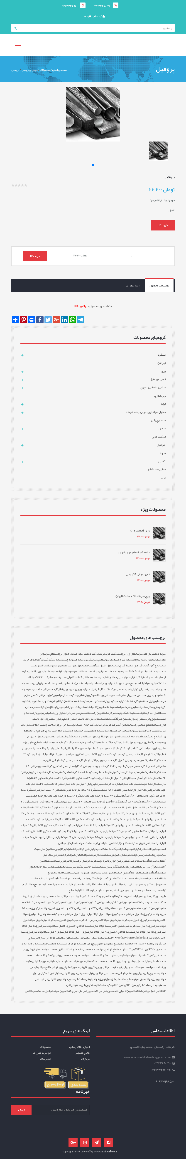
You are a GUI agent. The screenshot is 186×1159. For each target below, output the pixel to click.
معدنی (158, 890)
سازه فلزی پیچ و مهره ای (95, 943)
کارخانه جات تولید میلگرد (124, 701)
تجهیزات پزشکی (55, 665)
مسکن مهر (124, 719)
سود (84, 873)
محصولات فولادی (103, 890)
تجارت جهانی (142, 884)
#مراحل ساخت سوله (42, 991)
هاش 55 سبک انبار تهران (91, 837)
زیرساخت (97, 873)
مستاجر (138, 861)
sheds (141, 938)
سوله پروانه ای (33, 943)
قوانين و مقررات (42, 1053)
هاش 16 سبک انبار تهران (136, 819)
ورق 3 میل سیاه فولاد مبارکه (106, 926)
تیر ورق (159, 748)
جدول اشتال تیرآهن (102, 665)
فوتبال (90, 890)
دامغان (94, 884)
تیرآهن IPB (120, 985)
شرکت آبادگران (143, 677)
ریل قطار (147, 654)
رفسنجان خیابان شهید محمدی (133, 689)
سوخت (68, 878)
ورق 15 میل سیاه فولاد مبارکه (132, 914)
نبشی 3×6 (140, 748)
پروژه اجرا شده (93, 707)
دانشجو (157, 867)
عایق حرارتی (110, 979)
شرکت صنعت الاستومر (86, 671)
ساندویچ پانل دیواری (148, 973)
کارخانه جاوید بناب (147, 784)
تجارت (101, 896)
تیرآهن (52, 955)
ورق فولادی (98, 979)
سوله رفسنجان (152, 671)
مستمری (152, 878)
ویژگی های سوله (137, 665)
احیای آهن (110, 878)
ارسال (21, 1110)
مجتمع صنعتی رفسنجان (140, 725)
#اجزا (158, 991)
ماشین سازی (46, 849)
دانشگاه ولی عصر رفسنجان (66, 677)
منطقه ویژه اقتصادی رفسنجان (70, 683)
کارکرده (95, 855)
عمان (147, 890)
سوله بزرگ (57, 695)
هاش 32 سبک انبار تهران (113, 831)
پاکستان (87, 884)
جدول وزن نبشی (56, 713)
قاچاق (159, 878)
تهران (72, 855)
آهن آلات (109, 843)
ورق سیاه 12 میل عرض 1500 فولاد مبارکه (92, 920)
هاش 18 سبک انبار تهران (133, 825)
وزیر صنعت (59, 861)
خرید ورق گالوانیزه (70, 973)
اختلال (84, 890)
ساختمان (87, 665)
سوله (140, 654)
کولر (137, 849)
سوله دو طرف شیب (73, 943)
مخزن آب (123, 725)
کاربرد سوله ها (83, 660)
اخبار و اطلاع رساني (79, 1047)
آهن (149, 849)
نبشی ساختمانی (83, 979)
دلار (49, 837)
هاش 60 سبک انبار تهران (142, 837)
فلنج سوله (113, 943)
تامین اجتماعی (78, 878)
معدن (102, 855)
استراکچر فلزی (66, 849)
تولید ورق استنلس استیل (99, 683)
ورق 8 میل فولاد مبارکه (99, 932)
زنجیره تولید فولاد (100, 861)
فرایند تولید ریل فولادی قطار (119, 677)
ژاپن (119, 843)
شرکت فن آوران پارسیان (41, 683)
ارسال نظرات (133, 285)
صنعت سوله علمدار (81, 843)
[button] (93, 165)
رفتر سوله (79, 938)
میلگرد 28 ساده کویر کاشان (84, 778)
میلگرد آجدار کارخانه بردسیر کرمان (79, 760)
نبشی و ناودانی (128, 961)
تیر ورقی (43, 713)
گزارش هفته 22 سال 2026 (146, 943)
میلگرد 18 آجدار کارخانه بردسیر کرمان (113, 748)
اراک (76, 849)
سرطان (152, 861)
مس (136, 908)
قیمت (43, 884)
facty (124, 938)
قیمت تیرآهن (76, 967)
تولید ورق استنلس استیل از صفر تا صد (136, 695)
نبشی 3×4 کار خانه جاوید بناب (106, 766)
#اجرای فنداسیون (117, 991)
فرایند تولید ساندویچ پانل (41, 701)
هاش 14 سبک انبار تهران (107, 825)
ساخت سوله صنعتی (151, 967)
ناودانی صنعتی (118, 973)
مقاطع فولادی (44, 967)
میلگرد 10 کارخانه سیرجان (44, 813)
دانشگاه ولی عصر (122, 713)
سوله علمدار (40, 896)
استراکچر (121, 849)
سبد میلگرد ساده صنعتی (60, 896)
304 (114, 938)
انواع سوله (49, 654)
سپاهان (141, 890)
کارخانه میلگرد (50, 689)
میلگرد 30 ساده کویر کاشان (105, 754)
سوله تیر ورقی (124, 660)
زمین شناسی (119, 890)
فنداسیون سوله (93, 938)
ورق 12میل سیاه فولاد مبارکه (55, 926)
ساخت (42, 742)
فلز (114, 896)
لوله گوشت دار (71, 695)
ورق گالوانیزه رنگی (51, 979)
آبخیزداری (49, 878)
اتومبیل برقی (83, 861)
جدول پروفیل (62, 654)
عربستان (125, 896)
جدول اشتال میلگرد (124, 742)
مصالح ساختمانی (125, 979)
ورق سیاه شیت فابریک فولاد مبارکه (60, 754)
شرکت (103, 654)
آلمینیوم (130, 849)
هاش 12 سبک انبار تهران (47, 790)
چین (40, 837)
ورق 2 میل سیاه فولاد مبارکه (70, 914)
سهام (152, 890)
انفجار (60, 855)
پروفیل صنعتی (89, 973)
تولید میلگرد (45, 695)
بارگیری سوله (120, 665)
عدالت (132, 896)
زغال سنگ (154, 884)
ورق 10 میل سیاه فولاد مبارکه (129, 920)
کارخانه (69, 831)
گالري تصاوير (83, 1053)
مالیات (151, 855)
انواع (123, 843)
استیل (152, 843)
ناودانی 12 (54, 760)
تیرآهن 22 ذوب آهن (116, 902)
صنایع (55, 867)
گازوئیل (77, 867)
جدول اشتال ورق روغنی (147, 742)
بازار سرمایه (142, 961)
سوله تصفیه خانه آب (113, 707)
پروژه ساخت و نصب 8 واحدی (45, 725)
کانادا (96, 896)
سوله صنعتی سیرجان (91, 731)
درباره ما (85, 1059)
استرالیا (139, 896)
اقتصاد (101, 884)
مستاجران (57, 884)
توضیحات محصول (159, 285)
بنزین (84, 867)
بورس (56, 849)
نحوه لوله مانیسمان (113, 671)
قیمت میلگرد (109, 967)
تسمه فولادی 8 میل (122, 932)
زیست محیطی (66, 867)
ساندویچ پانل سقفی (85, 985)
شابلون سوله (67, 938)
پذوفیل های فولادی (88, 849)
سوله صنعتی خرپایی (52, 943)
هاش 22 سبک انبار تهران (117, 813)
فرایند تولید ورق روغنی (83, 689)
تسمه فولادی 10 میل (81, 926)
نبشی (152, 689)
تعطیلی (67, 873)
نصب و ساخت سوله (147, 731)
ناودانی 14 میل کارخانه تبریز (114, 778)
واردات (159, 861)
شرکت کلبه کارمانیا (106, 689)
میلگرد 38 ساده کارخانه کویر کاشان (102, 796)
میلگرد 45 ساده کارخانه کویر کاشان (79, 790)
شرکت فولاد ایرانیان (108, 725)
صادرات (143, 849)
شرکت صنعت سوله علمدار (85, 654)
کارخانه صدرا (129, 784)
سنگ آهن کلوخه (83, 896)
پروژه (101, 878)
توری (124, 861)
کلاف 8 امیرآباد (131, 802)
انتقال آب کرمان (152, 713)
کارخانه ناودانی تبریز (39, 772)
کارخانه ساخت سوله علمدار (91, 955)
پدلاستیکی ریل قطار (90, 695)
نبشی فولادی (103, 973)
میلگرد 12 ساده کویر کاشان (51, 831)
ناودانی (37, 754)
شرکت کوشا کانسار (133, 671)
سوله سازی (109, 731)
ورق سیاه (151, 748)
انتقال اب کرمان (64, 748)
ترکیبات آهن (43, 660)
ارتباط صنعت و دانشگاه (128, 878)
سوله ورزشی (73, 731)
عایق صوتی (139, 979)
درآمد (156, 873)
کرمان (156, 660)
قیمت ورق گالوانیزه (41, 961)
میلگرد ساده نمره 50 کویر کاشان (93, 807)
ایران (44, 837)
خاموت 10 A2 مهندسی (110, 790)
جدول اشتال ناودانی (142, 660)
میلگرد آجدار (67, 742)
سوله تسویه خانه (82, 748)
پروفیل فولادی (152, 979)
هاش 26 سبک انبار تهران (64, 837)
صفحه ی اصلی (59, 70)
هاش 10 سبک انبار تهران (142, 813)
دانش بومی (132, 890)
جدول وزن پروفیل (127, 654)
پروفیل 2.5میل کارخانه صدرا (138, 790)
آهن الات (109, 908)
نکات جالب (92, 867)
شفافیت (101, 867)
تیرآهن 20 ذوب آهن (52, 902)
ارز (114, 855)
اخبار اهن (142, 683)
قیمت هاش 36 (95, 813)
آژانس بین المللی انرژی (140, 867)
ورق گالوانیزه (112, 961)
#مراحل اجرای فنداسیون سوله (70, 991)
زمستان (109, 855)
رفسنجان (157, 725)
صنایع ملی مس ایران (76, 713)
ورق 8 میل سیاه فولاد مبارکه (137, 926)
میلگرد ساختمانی (105, 985)
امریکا (146, 843)
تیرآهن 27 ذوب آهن (94, 908)
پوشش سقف (57, 719)
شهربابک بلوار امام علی (73, 707)
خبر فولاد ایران (52, 938)
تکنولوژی (80, 855)
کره (118, 896)
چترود (154, 849)
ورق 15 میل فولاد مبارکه (145, 932)
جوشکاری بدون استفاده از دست (91, 736)
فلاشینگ (85, 677)
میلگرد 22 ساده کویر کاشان (47, 802)
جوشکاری (70, 736)
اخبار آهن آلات (53, 973)
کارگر (67, 855)
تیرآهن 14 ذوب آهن (94, 902)
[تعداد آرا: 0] (13, 185)
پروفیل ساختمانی (148, 701)
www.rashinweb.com (105, 1151)
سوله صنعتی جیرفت (125, 731)
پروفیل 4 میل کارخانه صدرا (79, 784)
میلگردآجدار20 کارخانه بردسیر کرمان (142, 766)
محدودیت (128, 855)
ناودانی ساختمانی (149, 985)
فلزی (126, 867)
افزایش (77, 890)
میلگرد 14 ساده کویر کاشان (61, 807)
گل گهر (119, 855)
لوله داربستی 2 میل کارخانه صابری (114, 772)
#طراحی (151, 991)
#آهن (28, 991)
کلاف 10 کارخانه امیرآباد (57, 819)
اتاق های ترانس (45, 707)
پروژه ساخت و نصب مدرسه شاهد (91, 701)
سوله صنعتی (159, 654)
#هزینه (143, 991)
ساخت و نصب (35, 689)
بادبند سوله (125, 943)
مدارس (48, 867)
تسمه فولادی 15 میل (44, 914)
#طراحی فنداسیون (97, 991)
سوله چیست (68, 660)
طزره (90, 873)
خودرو (157, 855)
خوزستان (52, 855)
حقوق (87, 855)
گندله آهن (110, 849)
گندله (101, 849)
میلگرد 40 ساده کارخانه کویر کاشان (56, 825)
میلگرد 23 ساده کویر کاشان (72, 813)
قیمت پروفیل (82, 961)
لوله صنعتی (138, 713)
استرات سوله (138, 955)
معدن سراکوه (141, 855)
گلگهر (115, 719)
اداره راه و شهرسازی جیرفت (52, 731)
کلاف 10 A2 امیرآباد (132, 796)
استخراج (78, 884)
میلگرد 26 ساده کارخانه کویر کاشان (51, 778)
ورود (86, 16)
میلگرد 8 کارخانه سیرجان (108, 784)
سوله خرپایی (108, 695)
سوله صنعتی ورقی (66, 955)
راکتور (101, 843)
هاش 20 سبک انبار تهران (117, 837)
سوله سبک (56, 660)
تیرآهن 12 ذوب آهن (148, 908)
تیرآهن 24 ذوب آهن (72, 908)
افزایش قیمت (109, 873)
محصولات (45, 70)
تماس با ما (45, 1059)
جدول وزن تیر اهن (73, 665)
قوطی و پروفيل (30, 70)
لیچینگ (120, 867)
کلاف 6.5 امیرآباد (84, 825)
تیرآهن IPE (133, 985)
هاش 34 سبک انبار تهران (86, 831)
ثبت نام (98, 16)
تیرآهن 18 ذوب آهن (123, 908)
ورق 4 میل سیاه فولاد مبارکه (46, 932)
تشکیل (48, 742)
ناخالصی (108, 896)
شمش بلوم (112, 955)
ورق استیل (137, 843)
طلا (115, 843)
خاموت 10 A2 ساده (150, 802)
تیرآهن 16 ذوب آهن (73, 902)
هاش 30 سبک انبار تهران (111, 819)
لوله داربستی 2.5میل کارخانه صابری (58, 766)
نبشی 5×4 (85, 754)
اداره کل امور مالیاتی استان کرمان (81, 719)
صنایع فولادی (68, 979)
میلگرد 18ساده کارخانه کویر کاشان (64, 796)
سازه (74, 861)
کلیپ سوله (97, 660)
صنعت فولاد (68, 961)
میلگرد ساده (106, 742)
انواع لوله (154, 736)
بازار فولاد (121, 967)
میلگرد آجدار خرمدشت (87, 742)
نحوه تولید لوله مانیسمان (60, 671)
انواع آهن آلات (153, 665)
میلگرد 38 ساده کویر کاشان (140, 831)
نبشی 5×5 (58, 784)
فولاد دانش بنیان (114, 884)
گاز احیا (67, 843)
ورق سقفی (131, 973)
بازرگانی (155, 896)
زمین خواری (116, 861)
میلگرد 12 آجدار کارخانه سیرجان (105, 802)
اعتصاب (144, 878)
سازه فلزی (39, 938)
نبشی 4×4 (84, 766)
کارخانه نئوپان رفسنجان (100, 713)
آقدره (149, 873)
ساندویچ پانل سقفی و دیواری (145, 719)
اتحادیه (147, 896)
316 (118, 938)
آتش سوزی (110, 867)
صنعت (129, 843)
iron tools (132, 938)
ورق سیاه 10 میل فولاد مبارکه (100, 914)
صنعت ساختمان (97, 961)
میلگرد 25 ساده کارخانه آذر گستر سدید (73, 772)
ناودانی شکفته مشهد (138, 902)
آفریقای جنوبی (123, 873)
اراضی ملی (76, 873)
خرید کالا (163, 225)
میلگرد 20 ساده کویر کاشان (84, 819)
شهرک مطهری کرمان (135, 707)
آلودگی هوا (92, 878)
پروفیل (15, 70)
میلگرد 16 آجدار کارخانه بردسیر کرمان (140, 754)
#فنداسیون (133, 991)
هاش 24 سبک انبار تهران (75, 802)
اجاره (68, 861)
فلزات (70, 884)
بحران (65, 884)
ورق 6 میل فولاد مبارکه (48, 908)
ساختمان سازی (116, 736)
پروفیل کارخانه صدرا (44, 748)
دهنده (56, 742)
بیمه (143, 873)
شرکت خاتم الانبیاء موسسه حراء (79, 725)
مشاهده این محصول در (93, 306)
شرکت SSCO (44, 677)
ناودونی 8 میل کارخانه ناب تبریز (115, 760)
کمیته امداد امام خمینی (136, 736)
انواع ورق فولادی (60, 967)
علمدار (60, 873)
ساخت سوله (134, 967)
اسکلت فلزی (112, 654)
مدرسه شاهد (96, 677)
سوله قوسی (124, 955)
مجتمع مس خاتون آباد (125, 683)
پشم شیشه (105, 719)
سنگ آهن (59, 878)
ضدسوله (107, 938)
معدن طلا (136, 873)
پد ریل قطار (64, 689)
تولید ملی (56, 961)
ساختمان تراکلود (64, 701)
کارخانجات (40, 867)
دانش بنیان (130, 884)
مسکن (50, 861)
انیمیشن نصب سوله (54, 736)
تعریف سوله (110, 660)
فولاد (95, 843)
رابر (101, 671)
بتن (150, 961)
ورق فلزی (87, 967)
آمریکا (145, 861)
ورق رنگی (97, 967)
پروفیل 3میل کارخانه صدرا (125, 807)
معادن (49, 884)
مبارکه (130, 861)
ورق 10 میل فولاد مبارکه (73, 932)
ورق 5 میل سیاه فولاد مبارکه (55, 920)
